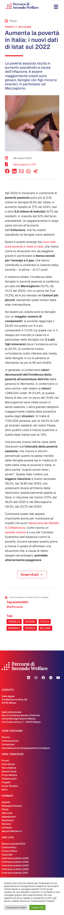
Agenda (6, 802)
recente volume (15, 532)
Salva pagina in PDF (24, 164)
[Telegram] (50, 677)
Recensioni (8, 820)
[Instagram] (36, 677)
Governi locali (9, 771)
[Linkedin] (28, 677)
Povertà (30, 628)
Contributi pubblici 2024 (15, 861)
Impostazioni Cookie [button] (16, 907)
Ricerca (6, 737)
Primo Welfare (9, 775)
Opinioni (6, 823)
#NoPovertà (15, 607)
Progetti (6, 782)
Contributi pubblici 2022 (15, 869)
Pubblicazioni (9, 778)
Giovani (30, 621)
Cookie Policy (9, 847)
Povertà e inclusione (18, 26)
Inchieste (7, 827)
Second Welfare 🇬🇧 (12, 831)
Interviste (7, 813)
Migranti (14, 628)
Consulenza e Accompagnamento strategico (26, 748)
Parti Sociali (8, 764)
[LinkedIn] (14, 172)
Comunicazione (10, 740)
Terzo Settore (9, 767)
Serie (4, 789)
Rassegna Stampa (12, 805)
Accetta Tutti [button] (37, 907)
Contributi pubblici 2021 (15, 872)
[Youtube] (58, 677)
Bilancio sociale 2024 (13, 843)
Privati (5, 760)
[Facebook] (7, 172)
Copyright (7, 854)
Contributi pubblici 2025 (15, 858)
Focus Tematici (10, 785)
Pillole (5, 809)
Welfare (45, 628)
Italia (44, 621)
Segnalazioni (9, 816)
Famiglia (14, 621)
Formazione (8, 744)
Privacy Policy (9, 850)
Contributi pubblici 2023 (15, 865)
